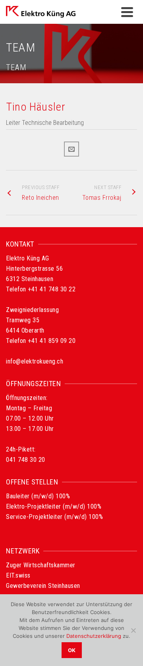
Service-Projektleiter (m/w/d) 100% (54, 517)
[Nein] (133, 630)
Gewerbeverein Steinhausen (43, 585)
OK (71, 650)
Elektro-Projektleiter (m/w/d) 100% (53, 506)
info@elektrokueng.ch (34, 361)
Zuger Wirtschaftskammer (40, 565)
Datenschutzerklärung (93, 636)
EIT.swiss (18, 575)
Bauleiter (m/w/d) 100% (38, 496)
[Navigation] (127, 12)
